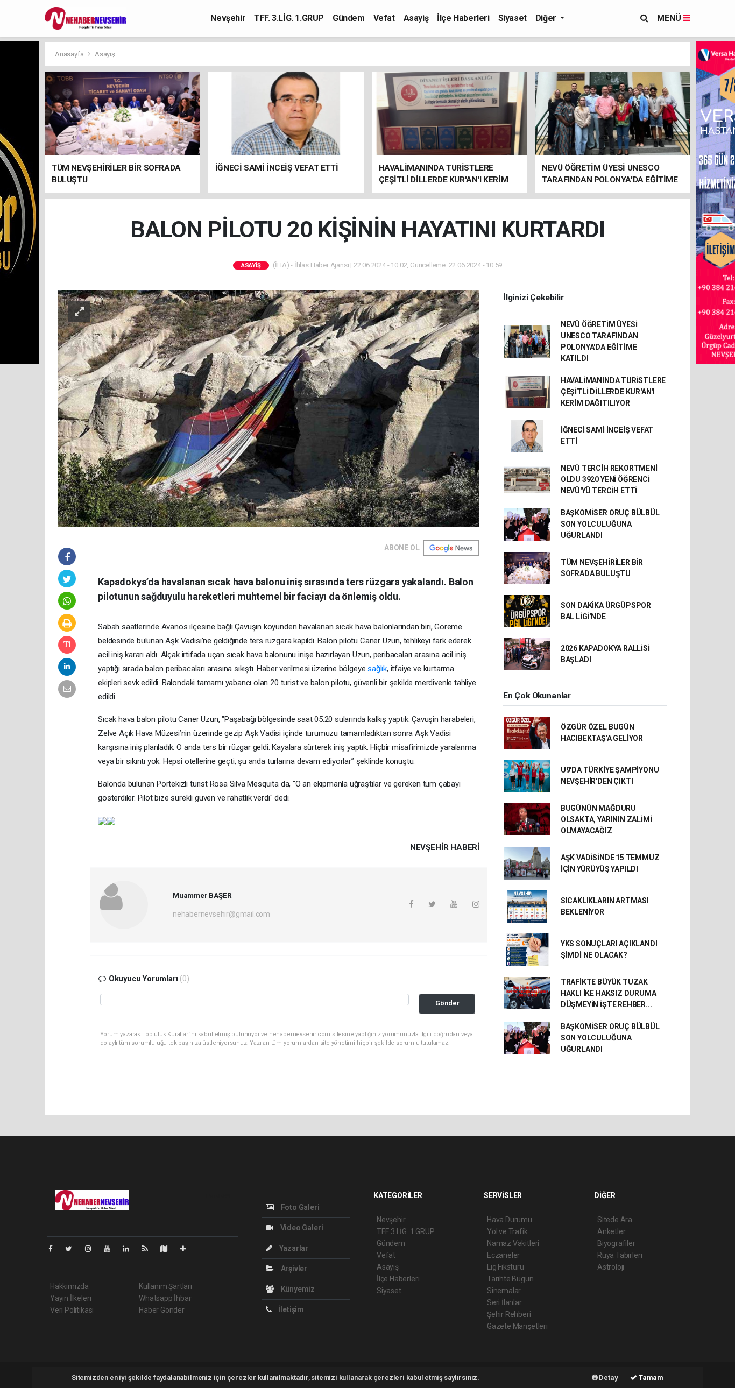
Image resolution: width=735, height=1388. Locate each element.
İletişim (290, 1309)
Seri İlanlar (504, 1302)
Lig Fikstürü (505, 1267)
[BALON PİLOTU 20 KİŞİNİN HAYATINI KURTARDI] (268, 407)
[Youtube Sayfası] (111, 1248)
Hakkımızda (69, 1286)
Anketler (611, 1231)
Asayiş (416, 18)
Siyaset (512, 18)
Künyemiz (297, 1289)
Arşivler (293, 1268)
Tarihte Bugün (510, 1278)
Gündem (349, 18)
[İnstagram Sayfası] (92, 1248)
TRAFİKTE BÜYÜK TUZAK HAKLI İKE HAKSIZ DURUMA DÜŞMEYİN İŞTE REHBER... (608, 993)
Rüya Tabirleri (619, 1255)
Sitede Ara (614, 1219)
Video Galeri (301, 1227)
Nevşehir (227, 18)
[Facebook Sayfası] (54, 1248)
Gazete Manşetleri (517, 1326)
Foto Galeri (299, 1207)
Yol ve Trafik (507, 1231)
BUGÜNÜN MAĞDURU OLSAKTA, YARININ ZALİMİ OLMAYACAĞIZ (606, 819)
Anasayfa (70, 54)
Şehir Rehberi (509, 1314)
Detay (608, 1377)
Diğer (547, 18)
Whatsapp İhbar (165, 1298)
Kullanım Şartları (165, 1286)
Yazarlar (293, 1248)
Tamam (650, 1377)
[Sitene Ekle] (187, 1248)
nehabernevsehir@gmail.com (221, 914)
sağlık (377, 669)
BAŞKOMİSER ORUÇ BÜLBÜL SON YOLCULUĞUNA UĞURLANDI (610, 524)
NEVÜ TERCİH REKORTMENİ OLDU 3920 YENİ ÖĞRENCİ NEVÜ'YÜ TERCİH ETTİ (609, 479)
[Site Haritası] (168, 1248)
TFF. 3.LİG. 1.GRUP (289, 18)
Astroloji (610, 1267)
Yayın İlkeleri (70, 1298)
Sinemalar (504, 1290)
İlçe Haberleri (463, 18)
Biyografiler (616, 1243)
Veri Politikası (72, 1310)
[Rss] (149, 1248)
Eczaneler (503, 1255)
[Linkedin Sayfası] (130, 1248)
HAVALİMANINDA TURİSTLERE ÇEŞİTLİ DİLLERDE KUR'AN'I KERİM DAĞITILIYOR (613, 391)
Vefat (384, 18)
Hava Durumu (509, 1219)
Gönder (447, 1003)
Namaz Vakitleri (513, 1243)
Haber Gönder (162, 1310)
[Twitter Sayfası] (73, 1248)
